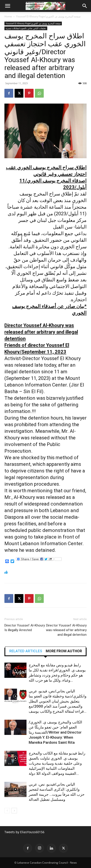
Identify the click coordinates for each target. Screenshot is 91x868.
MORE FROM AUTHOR (64, 651)
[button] (7, 6)
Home (8, 16)
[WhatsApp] (39, 93)
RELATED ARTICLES (25, 651)
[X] (19, 93)
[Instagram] (39, 848)
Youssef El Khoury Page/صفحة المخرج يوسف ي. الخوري (48, 16)
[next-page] (14, 810)
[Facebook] (8, 93)
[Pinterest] (29, 93)
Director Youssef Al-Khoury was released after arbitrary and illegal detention (66, 630)
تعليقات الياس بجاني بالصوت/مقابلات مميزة (26, 28)
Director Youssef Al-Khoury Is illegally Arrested (24, 627)
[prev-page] (7, 810)
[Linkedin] (51, 848)
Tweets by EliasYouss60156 (24, 832)
